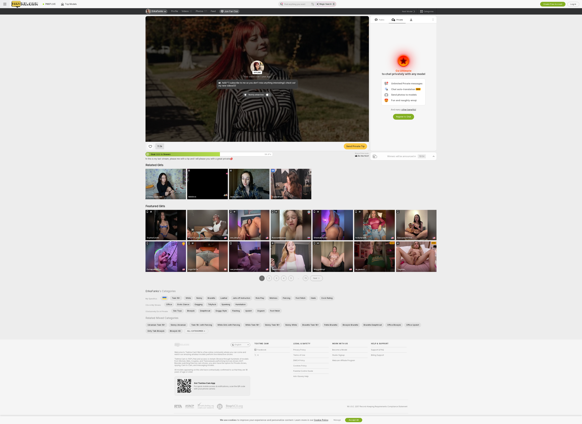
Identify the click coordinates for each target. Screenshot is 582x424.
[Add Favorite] (150, 146)
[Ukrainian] (164, 298)
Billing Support (377, 355)
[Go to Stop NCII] (235, 406)
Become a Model (339, 350)
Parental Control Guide (303, 371)
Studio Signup (338, 355)
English (238, 345)
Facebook (261, 350)
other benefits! (408, 109)
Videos (187, 11)
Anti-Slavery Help (301, 376)
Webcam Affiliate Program (343, 360)
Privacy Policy (299, 350)
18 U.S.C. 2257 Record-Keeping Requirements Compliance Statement (377, 406)
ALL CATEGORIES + (196, 331)
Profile (174, 11)
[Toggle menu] (5, 4)
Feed (213, 11)
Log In (573, 4)
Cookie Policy (321, 420)
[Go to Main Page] (25, 4)
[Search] (313, 4)
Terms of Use (299, 355)
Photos (201, 11)
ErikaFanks (152, 291)
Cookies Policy (300, 366)
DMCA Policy (299, 360)
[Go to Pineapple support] (220, 406)
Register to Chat (403, 117)
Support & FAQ (377, 350)
